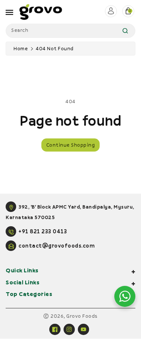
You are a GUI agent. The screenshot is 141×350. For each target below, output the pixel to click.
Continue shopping (70, 144)
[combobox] (70, 31)
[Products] (23, 326)
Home (21, 48)
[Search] (125, 31)
